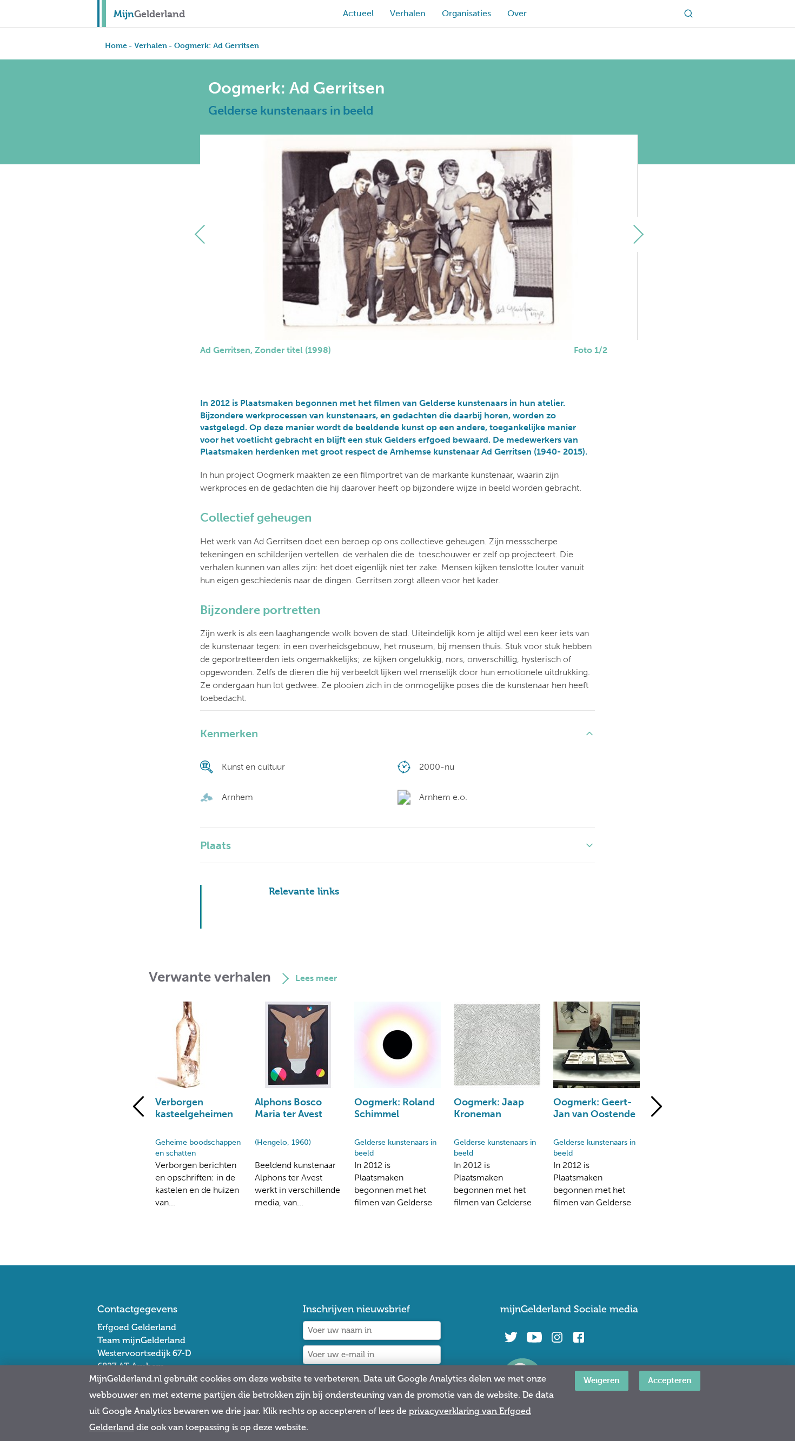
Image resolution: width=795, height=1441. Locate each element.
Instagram (557, 1337)
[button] (204, 234)
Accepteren (670, 1380)
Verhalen (408, 13)
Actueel (358, 13)
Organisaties (466, 13)
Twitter (511, 1337)
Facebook (578, 1337)
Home (116, 45)
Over (517, 13)
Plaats (215, 845)
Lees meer (316, 978)
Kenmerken (229, 733)
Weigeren (602, 1380)
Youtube (534, 1337)
